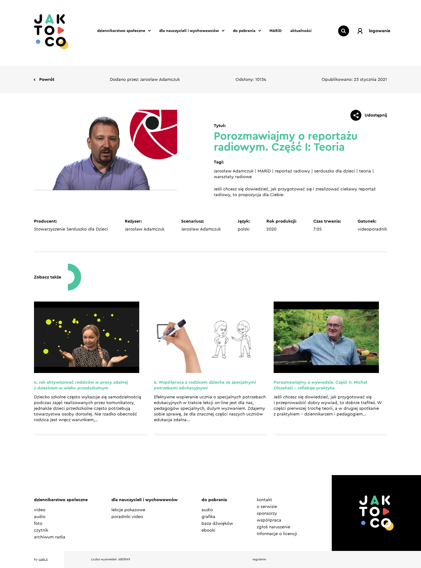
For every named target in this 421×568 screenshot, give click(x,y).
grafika (208, 517)
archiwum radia (49, 537)
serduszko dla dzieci (334, 171)
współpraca (269, 520)
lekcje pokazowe (128, 510)
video (39, 510)
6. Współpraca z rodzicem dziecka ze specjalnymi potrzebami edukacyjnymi (205, 385)
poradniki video (127, 517)
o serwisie (267, 506)
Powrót (46, 79)
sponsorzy (267, 513)
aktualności (301, 31)
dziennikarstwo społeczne (121, 31)
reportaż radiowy (292, 171)
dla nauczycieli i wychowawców (189, 31)
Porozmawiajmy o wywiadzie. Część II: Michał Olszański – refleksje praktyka (320, 385)
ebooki (208, 530)
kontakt (264, 500)
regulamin (259, 559)
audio (39, 517)
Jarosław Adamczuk (233, 171)
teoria (365, 171)
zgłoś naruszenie (273, 527)
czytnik (41, 530)
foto (38, 523)
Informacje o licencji (277, 534)
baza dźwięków (217, 523)
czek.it (43, 559)
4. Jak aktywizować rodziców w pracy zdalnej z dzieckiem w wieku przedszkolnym (81, 385)
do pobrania (244, 31)
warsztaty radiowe (233, 177)
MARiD (275, 31)
